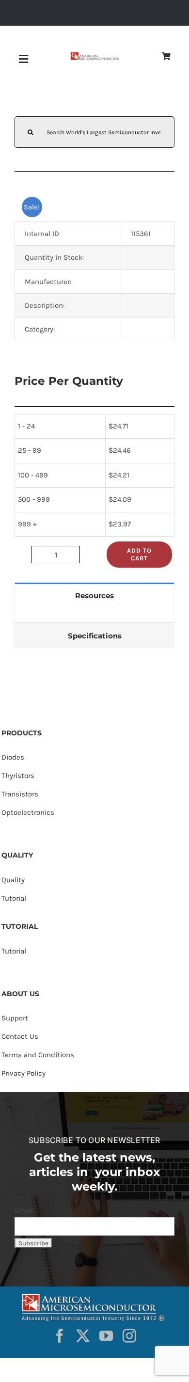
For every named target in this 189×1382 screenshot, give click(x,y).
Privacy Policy (23, 1073)
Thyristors (17, 775)
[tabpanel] (94, 614)
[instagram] (129, 1336)
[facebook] (59, 1336)
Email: (24, 1210)
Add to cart (139, 554)
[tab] (94, 595)
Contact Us (19, 1036)
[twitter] (83, 1336)
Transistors (19, 794)
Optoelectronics (27, 812)
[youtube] (106, 1336)
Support (14, 1018)
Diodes (12, 757)
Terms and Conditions (37, 1054)
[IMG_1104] (94, 55)
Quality (13, 879)
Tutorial (13, 898)
